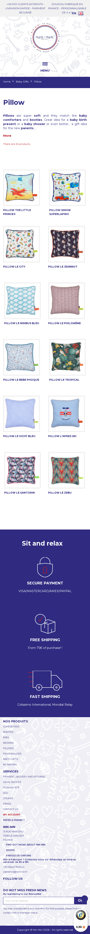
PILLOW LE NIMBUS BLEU (21, 323)
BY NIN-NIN (10, 764)
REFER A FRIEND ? (14, 820)
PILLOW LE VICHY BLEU (19, 436)
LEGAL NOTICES (12, 782)
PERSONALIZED (12, 753)
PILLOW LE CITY (14, 266)
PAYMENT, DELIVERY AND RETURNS (24, 776)
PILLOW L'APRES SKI (62, 436)
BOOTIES (8, 732)
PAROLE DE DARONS (18, 855)
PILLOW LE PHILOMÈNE (64, 323)
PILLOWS (8, 748)
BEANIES (8, 742)
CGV (5, 792)
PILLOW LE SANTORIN (19, 492)
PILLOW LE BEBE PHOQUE (21, 379)
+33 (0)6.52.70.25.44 (13, 867)
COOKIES (8, 798)
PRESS (7, 803)
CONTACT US (10, 809)
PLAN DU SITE (11, 787)
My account (12, 814)
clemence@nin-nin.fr (15, 871)
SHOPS (10, 850)
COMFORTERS (11, 726)
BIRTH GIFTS (10, 759)
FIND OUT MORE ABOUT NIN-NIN (25, 844)
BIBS (6, 737)
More (7, 136)
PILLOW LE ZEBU (60, 492)
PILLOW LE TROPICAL (64, 379)
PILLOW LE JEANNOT (62, 266)
